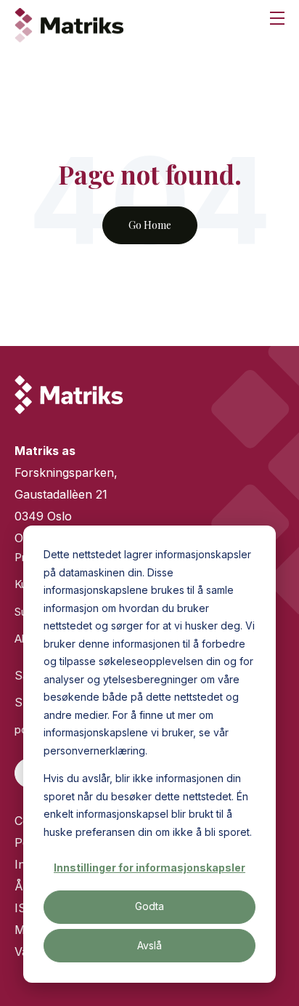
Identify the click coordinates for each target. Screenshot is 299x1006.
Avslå (149, 945)
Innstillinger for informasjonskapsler (149, 867)
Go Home (149, 225)
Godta (149, 906)
